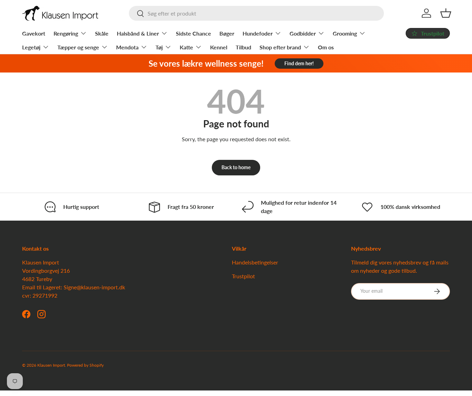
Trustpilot (243, 276)
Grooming (345, 33)
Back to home (236, 167)
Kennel (218, 47)
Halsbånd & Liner (138, 33)
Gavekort (33, 33)
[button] (445, 13)
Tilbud (243, 47)
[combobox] (256, 13)
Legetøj (31, 47)
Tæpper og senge (78, 47)
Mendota (127, 47)
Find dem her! (299, 63)
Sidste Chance (193, 33)
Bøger (226, 33)
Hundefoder (258, 33)
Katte (186, 47)
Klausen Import (51, 365)
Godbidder (303, 33)
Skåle (101, 33)
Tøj (159, 47)
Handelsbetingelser (255, 262)
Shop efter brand (280, 47)
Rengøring (66, 33)
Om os (326, 47)
